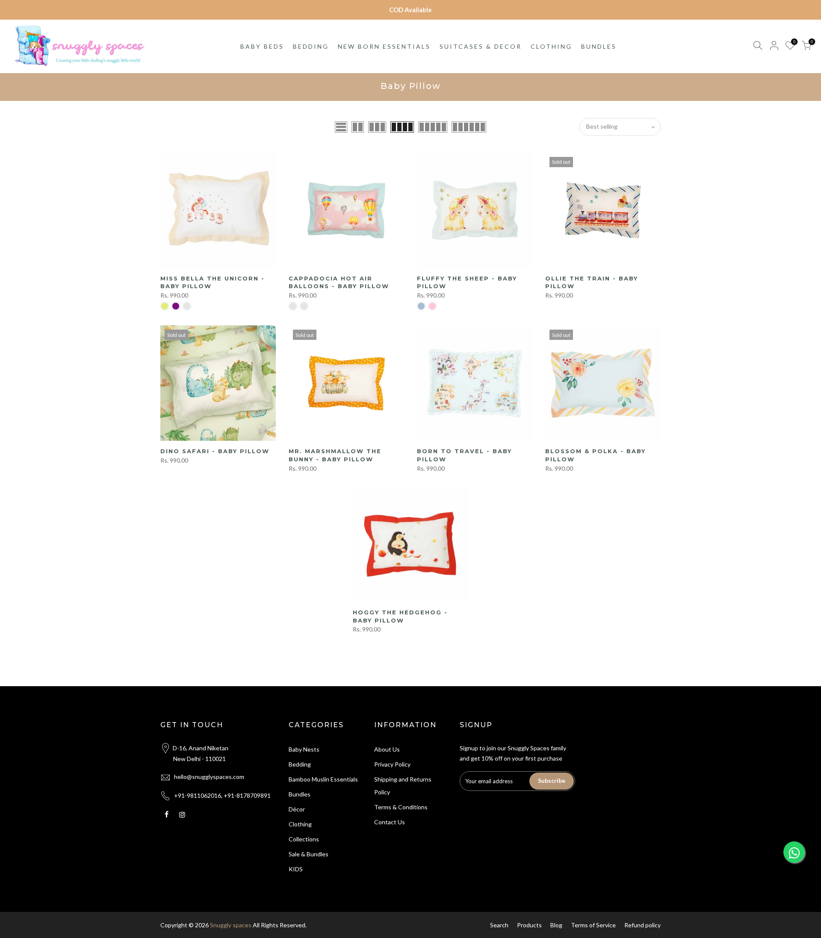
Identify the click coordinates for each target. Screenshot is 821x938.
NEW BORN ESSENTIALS (384, 46)
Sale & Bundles (308, 854)
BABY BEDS (262, 46)
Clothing (300, 824)
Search (499, 925)
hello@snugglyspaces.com (209, 776)
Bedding (300, 764)
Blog (556, 925)
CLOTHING (551, 46)
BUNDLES (599, 46)
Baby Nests (304, 749)
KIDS (296, 869)
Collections (304, 839)
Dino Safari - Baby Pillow (214, 451)
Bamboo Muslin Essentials (323, 779)
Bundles (299, 794)
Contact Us (389, 822)
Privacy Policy (392, 764)
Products (529, 925)
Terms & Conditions (401, 807)
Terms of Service (593, 925)
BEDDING (311, 46)
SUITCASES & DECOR (481, 46)
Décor (297, 809)
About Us (387, 749)
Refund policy (642, 925)
